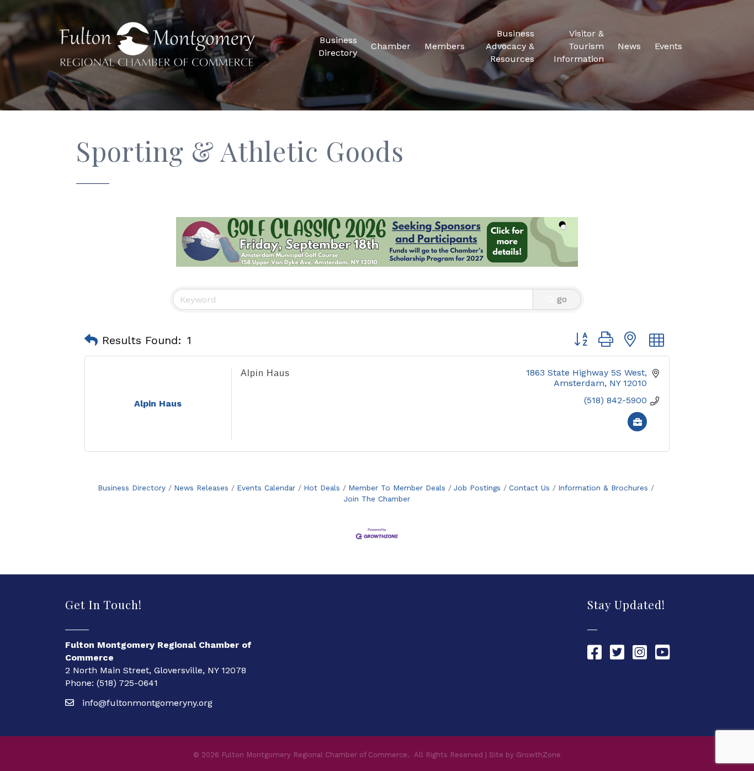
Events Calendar (266, 487)
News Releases (201, 487)
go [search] (562, 299)
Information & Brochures (603, 487)
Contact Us (529, 487)
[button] (91, 340)
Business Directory (337, 46)
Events (668, 46)
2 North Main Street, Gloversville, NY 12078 (155, 670)
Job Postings (477, 487)
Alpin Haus (265, 373)
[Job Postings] (637, 428)
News (629, 46)
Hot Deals (322, 487)
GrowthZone (538, 755)
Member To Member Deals (396, 487)
